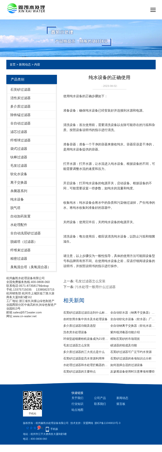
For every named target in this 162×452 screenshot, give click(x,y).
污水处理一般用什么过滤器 (95, 287)
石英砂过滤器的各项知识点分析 (131, 358)
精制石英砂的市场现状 (125, 338)
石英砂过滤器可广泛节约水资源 (131, 352)
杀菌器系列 (18, 191)
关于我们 (77, 398)
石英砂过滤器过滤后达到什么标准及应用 (86, 312)
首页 (13, 64)
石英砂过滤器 (20, 89)
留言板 (120, 404)
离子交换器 (18, 182)
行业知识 (77, 404)
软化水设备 (18, 174)
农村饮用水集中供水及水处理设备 (85, 319)
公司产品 (100, 398)
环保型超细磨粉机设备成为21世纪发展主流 (86, 338)
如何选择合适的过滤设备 (126, 365)
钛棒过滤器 (18, 157)
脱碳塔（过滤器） (23, 241)
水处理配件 (18, 225)
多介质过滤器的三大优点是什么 (84, 352)
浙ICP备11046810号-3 (107, 423)
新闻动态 (25, 64)
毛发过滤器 (18, 165)
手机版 (54, 428)
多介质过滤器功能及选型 (79, 325)
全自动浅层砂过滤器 (25, 233)
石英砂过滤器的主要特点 (79, 371)
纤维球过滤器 (20, 140)
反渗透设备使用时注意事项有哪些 (132, 371)
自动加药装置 (20, 216)
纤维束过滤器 (20, 250)
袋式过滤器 (18, 148)
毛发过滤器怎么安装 (90, 281)
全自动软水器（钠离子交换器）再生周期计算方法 (133, 312)
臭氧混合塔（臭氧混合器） (30, 267)
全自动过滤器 (20, 123)
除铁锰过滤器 (20, 115)
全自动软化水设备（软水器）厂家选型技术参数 (133, 319)
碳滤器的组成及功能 (123, 345)
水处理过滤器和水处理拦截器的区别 (86, 365)
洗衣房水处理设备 (75, 332)
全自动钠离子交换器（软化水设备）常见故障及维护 (133, 325)
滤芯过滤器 (18, 132)
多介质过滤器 (20, 106)
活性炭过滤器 (20, 98)
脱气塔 (15, 208)
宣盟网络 (88, 423)
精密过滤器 (18, 258)
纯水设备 (17, 199)
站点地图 (77, 409)
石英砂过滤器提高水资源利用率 (84, 358)
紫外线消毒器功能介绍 (125, 332)
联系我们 (100, 404)
